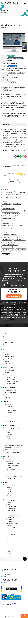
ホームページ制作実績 (10, 500)
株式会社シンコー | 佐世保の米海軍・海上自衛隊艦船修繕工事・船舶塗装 (16, 69)
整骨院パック (16, 252)
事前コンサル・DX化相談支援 (11, 421)
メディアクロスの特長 (9, 370)
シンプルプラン (6, 194)
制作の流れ (7, 397)
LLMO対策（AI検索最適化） (11, 410)
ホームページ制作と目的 (10, 390)
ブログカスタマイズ (18, 242)
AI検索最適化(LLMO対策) (9, 234)
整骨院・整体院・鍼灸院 (9, 208)
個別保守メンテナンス (8, 249)
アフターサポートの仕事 (10, 383)
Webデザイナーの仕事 (10, 379)
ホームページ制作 (9, 406)
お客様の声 (7, 361)
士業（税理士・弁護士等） (9, 211)
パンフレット (8, 545)
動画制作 (7, 419)
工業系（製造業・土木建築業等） (15, 58)
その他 (18, 197)
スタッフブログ (8, 363)
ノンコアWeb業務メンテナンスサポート (13, 463)
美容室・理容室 (21, 216)
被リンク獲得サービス (10, 472)
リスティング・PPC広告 (10, 469)
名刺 (6, 540)
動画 (6, 549)
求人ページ (20, 72)
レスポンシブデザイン (13, 77)
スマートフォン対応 (13, 80)
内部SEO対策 (12, 72)
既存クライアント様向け (10, 356)
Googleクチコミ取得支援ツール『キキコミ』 (14, 476)
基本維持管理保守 (9, 461)
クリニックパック (7, 239)
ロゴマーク (8, 542)
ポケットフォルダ (9, 553)
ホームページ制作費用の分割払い (12, 452)
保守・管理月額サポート (10, 412)
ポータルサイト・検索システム (10, 244)
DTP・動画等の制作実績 (10, 534)
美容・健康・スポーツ (8, 216)
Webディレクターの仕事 (10, 377)
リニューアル (11, 82)
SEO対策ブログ (8, 359)
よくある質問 (7, 340)
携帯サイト (6, 252)
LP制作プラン (8, 441)
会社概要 (7, 372)
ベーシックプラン (12, 66)
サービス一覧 (8, 404)
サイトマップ (7, 345)
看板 (6, 536)
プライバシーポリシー (9, 342)
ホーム (6, 335)
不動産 (20, 211)
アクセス (7, 338)
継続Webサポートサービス (11, 459)
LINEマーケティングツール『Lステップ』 (13, 474)
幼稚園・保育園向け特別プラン (11, 450)
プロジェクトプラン (9, 430)
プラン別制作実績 (9, 485)
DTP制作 (7, 417)
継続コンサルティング (10, 467)
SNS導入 (15, 237)
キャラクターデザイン (10, 547)
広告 (6, 538)
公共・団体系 (6, 203)
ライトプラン (17, 194)
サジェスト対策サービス (10, 478)
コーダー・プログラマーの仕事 (12, 381)
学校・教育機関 (7, 223)
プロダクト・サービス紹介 (9, 225)
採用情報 (7, 354)
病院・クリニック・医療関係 (9, 206)
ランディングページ (8, 197)
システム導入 (6, 228)
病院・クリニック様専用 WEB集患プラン (13, 445)
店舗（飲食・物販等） (8, 218)
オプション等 (8, 443)
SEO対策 (7, 408)
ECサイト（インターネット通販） (10, 221)
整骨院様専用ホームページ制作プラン (13, 447)
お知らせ (7, 352)
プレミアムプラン (7, 192)
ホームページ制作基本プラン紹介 (12, 428)
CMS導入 (11, 75)
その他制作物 (8, 551)
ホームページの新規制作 (10, 392)
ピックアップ (6, 242)
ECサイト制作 (8, 415)
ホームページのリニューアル (11, 395)
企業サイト (11, 55)
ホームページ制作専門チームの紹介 (12, 375)
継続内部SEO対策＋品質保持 (12, 465)
